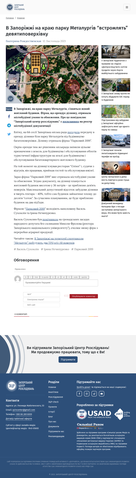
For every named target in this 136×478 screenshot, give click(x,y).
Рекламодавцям (56, 436)
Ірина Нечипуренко (56, 249)
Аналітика (53, 392)
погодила (73, 132)
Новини (52, 387)
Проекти (52, 407)
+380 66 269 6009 (24, 414)
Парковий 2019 (35, 208)
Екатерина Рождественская (23, 41)
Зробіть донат (83, 387)
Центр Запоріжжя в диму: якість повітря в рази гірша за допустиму (115, 180)
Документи (53, 426)
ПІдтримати (68, 359)
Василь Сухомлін (28, 249)
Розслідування (55, 397)
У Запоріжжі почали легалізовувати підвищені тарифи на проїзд (114, 153)
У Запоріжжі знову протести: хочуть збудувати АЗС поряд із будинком (115, 96)
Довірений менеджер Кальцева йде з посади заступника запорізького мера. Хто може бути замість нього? (115, 209)
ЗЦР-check (53, 402)
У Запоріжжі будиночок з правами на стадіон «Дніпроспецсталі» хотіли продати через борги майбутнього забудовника (114, 67)
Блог (50, 416)
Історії (51, 411)
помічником (50, 219)
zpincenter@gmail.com (23, 410)
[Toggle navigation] (127, 7)
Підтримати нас (56, 431)
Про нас (52, 421)
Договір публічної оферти (19, 418)
